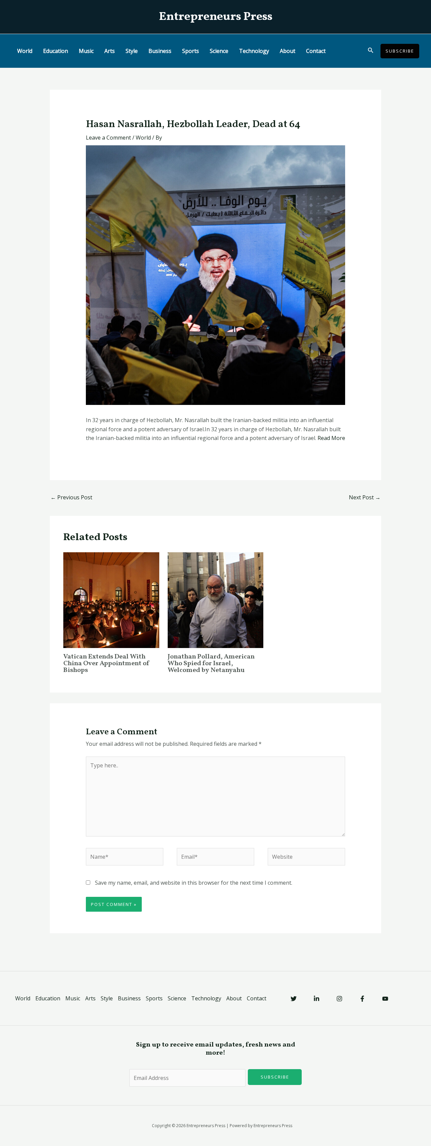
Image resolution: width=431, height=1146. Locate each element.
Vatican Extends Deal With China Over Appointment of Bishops (106, 663)
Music (86, 51)
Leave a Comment (108, 137)
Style (132, 51)
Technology (254, 51)
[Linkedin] (316, 999)
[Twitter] (294, 999)
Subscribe (275, 1077)
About (287, 51)
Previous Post (71, 497)
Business (159, 51)
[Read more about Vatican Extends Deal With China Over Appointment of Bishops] (111, 599)
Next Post (364, 497)
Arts (109, 51)
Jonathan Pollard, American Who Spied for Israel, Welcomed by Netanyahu (211, 663)
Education (55, 51)
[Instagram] (339, 999)
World (24, 51)
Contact (316, 51)
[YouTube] (385, 999)
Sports (190, 51)
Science (219, 51)
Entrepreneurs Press (215, 17)
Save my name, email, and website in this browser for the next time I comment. (193, 882)
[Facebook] (362, 999)
